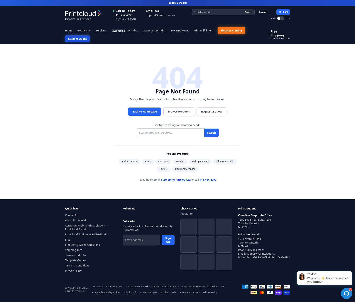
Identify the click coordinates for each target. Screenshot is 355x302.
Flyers (148, 161)
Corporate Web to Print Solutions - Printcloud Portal (86, 227)
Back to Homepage (144, 111)
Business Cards (129, 161)
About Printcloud (75, 220)
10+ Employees (180, 30)
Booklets (180, 161)
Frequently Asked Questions (82, 244)
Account (262, 12)
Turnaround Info (75, 255)
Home (68, 30)
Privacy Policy (73, 270)
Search (248, 12)
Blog (68, 239)
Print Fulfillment (203, 30)
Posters (164, 168)
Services (101, 30)
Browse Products (179, 111)
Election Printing (231, 30)
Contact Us (71, 215)
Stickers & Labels (225, 161)
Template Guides (75, 260)
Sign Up (168, 240)
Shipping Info (73, 250)
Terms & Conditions (77, 265)
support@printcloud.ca (160, 15)
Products (82, 30)
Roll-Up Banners (200, 161)
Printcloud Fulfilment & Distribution (87, 234)
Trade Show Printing (185, 168)
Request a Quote (211, 111)
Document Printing (154, 30)
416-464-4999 (124, 15)
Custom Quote (77, 39)
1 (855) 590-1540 (126, 19)
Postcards (163, 161)
